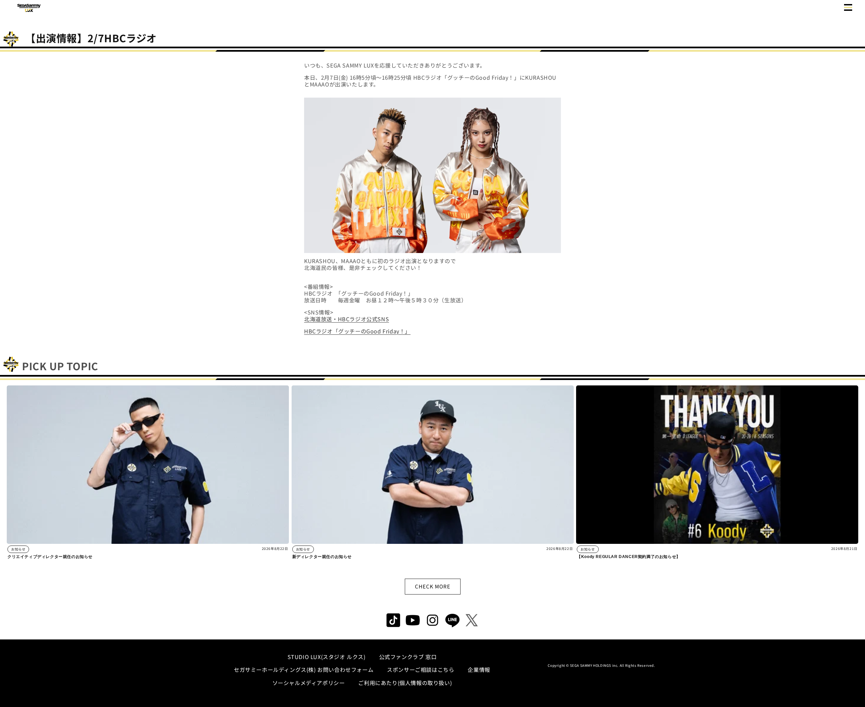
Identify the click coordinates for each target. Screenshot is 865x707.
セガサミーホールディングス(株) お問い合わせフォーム (303, 669)
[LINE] (452, 620)
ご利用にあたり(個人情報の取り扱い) (405, 683)
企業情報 (479, 669)
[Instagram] (432, 620)
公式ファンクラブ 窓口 (408, 657)
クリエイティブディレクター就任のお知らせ (50, 556)
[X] (472, 620)
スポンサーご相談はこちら (420, 669)
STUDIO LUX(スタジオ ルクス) (327, 657)
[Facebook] (413, 620)
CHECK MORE (432, 586)
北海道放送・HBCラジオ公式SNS (346, 319)
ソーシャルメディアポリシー (308, 683)
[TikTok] (393, 620)
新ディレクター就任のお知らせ (322, 556)
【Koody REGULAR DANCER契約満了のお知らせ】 (629, 556)
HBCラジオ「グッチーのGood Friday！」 (357, 331)
